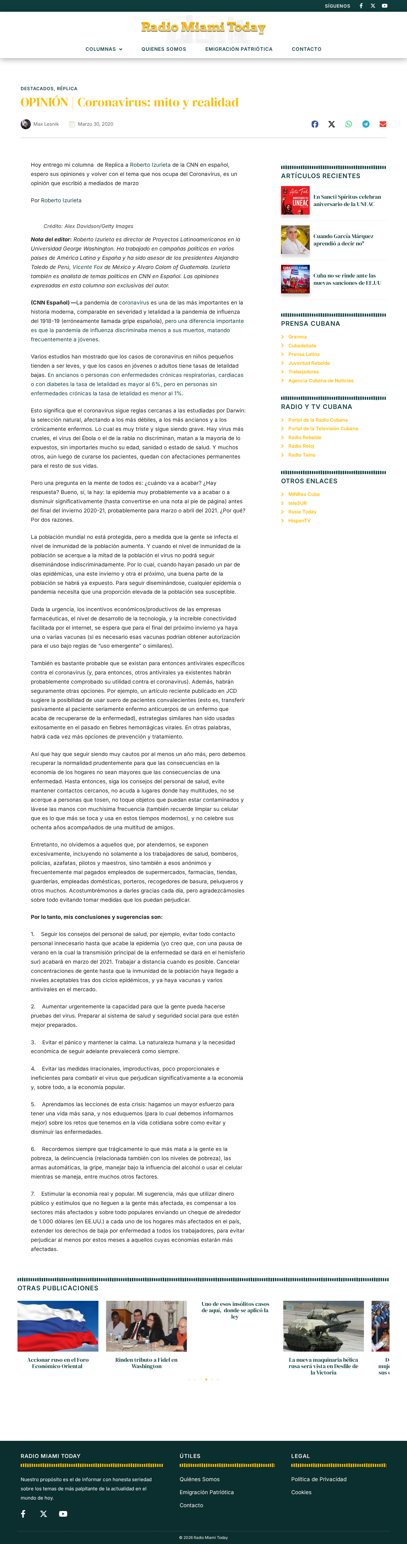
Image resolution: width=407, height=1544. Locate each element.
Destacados (37, 88)
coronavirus (134, 302)
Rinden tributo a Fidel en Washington (146, 1363)
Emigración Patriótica (239, 49)
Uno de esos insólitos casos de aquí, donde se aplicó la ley (234, 1310)
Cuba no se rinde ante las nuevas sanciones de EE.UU (347, 279)
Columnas (101, 49)
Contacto (307, 49)
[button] (315, 124)
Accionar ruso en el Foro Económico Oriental (58, 1363)
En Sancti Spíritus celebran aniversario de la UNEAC (347, 200)
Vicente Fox (87, 267)
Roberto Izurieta (150, 165)
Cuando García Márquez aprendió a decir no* (343, 239)
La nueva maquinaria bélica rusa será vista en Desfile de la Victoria (323, 1366)
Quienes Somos (163, 49)
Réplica (67, 88)
